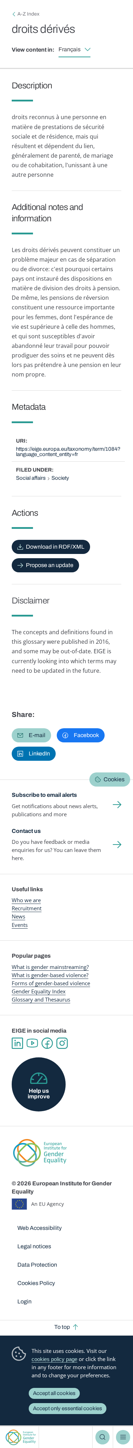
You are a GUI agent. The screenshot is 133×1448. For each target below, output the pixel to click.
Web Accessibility (39, 1228)
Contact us (26, 831)
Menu (123, 1437)
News (18, 916)
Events (20, 924)
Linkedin (17, 1043)
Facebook (47, 1043)
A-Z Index (28, 14)
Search (102, 1437)
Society (60, 478)
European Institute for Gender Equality (21, 1437)
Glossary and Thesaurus (41, 999)
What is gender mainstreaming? (50, 966)
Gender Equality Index (39, 991)
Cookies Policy (36, 1283)
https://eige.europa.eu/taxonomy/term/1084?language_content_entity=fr (68, 451)
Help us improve (39, 1093)
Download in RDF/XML (55, 547)
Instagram (62, 1043)
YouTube (32, 1043)
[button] (31, 735)
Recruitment (26, 908)
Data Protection (37, 1265)
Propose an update (49, 565)
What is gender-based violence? (50, 975)
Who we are (26, 900)
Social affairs (31, 478)
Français (70, 49)
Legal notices (34, 1246)
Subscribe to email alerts (44, 795)
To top (62, 1327)
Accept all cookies (54, 1393)
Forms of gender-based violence (51, 983)
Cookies (114, 779)
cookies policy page (54, 1359)
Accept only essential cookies (67, 1408)
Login (24, 1301)
